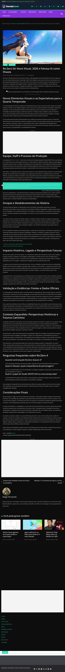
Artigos (3, 619)
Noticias (23, 12)
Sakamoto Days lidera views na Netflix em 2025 (52, 534)
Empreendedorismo (6, 624)
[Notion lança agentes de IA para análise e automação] (11, 521)
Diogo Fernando (18, 75)
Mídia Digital (32, 12)
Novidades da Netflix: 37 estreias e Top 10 (17, 1)
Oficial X (13, 433)
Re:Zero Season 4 (15, 160)
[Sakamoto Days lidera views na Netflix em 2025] (54, 521)
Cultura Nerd (12, 12)
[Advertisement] (32, 142)
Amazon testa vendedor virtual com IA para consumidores (16, 482)
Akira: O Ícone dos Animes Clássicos (13, 246)
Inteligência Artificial (6, 629)
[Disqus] (32, 565)
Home (4, 12)
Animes (3, 616)
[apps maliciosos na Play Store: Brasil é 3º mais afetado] (32, 521)
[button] (17, 12)
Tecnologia (6, 16)
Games (51, 12)
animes (25, 75)
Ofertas (3, 637)
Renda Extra (42, 12)
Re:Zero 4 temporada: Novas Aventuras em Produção (18, 244)
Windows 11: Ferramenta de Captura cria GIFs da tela (48, 482)
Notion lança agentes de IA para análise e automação (10, 534)
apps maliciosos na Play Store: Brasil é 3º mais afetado (32, 534)
